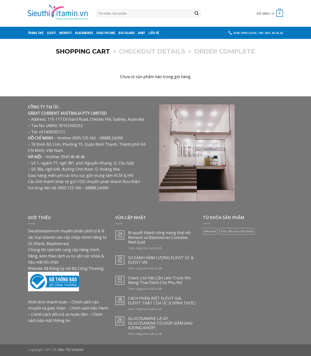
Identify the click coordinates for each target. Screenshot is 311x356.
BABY (141, 32)
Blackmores (84, 32)
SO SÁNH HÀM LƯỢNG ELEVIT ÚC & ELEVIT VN (161, 260)
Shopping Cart (83, 51)
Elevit (51, 32)
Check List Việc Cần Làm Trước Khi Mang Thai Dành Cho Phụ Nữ (159, 280)
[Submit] (197, 13)
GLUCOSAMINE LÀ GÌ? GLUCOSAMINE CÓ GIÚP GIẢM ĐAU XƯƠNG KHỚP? (160, 323)
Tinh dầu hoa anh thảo (237, 231)
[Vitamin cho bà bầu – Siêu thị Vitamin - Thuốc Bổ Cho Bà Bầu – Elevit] (58, 13)
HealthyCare (105, 32)
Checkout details (152, 51)
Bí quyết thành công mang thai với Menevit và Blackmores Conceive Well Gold (159, 237)
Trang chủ (36, 32)
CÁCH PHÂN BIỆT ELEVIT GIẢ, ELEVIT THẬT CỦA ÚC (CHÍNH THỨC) (162, 300)
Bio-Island (127, 32)
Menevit (65, 32)
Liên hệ (153, 32)
